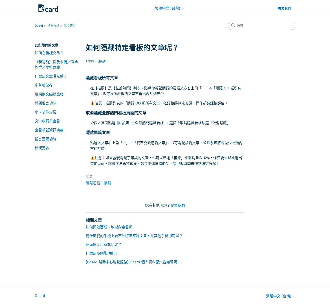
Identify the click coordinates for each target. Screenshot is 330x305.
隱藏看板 (93, 183)
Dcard (39, 25)
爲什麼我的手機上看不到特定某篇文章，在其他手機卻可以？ (134, 236)
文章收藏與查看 (47, 121)
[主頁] (48, 8)
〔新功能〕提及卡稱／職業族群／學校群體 (56, 64)
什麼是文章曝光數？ (51, 76)
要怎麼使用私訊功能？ (104, 244)
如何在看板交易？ (49, 53)
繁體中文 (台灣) (168, 8)
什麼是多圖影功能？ (102, 253)
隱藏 (107, 183)
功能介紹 (53, 25)
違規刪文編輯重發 (49, 94)
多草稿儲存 (44, 85)
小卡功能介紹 (45, 112)
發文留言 (70, 25)
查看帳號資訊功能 (49, 130)
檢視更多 (42, 148)
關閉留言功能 (45, 103)
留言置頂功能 (45, 139)
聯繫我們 (284, 8)
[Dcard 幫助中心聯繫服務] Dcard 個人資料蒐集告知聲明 (131, 262)
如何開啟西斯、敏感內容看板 (109, 227)
